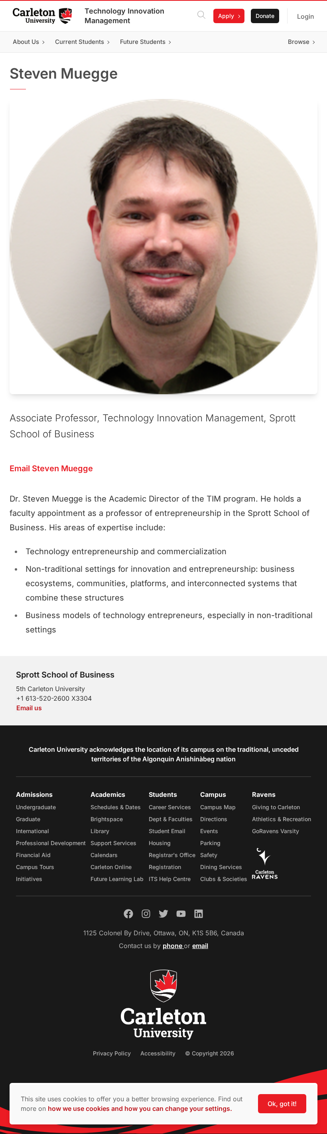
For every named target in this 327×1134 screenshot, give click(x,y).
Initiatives (29, 878)
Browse (298, 41)
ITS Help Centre (170, 878)
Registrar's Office (172, 854)
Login (305, 16)
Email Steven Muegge (51, 468)
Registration (165, 866)
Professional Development (51, 843)
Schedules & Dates (116, 807)
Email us (29, 708)
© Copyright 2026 (209, 1053)
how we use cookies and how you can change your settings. (140, 1108)
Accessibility (157, 1053)
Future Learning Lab (117, 878)
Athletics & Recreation (281, 819)
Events (209, 831)
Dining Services (221, 866)
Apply (226, 15)
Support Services (113, 843)
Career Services (170, 807)
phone (173, 946)
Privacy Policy (112, 1053)
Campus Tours (35, 866)
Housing (160, 843)
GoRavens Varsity (275, 831)
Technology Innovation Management (124, 16)
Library (100, 831)
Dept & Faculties (171, 819)
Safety (208, 854)
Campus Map (218, 807)
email (200, 946)
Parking (210, 843)
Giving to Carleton (276, 807)
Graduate (28, 819)
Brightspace (107, 819)
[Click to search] (201, 16)
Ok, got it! (282, 1104)
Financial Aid (33, 854)
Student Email (167, 831)
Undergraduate (36, 807)
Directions (213, 819)
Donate (265, 15)
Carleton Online (111, 866)
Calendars (104, 854)
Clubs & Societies (223, 878)
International (32, 831)
